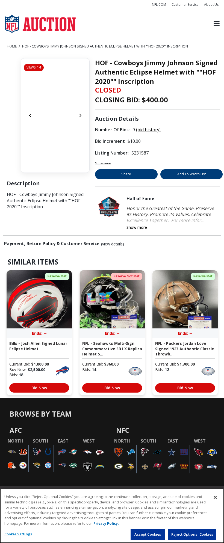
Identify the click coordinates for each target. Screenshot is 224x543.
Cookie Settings (18, 534)
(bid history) (148, 130)
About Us (211, 4)
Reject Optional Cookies (192, 534)
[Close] (215, 497)
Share (126, 174)
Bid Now (39, 387)
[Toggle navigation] (216, 24)
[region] (112, 516)
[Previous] (30, 115)
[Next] (80, 115)
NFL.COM (159, 4)
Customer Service (185, 4)
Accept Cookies (147, 534)
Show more (103, 163)
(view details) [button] (112, 244)
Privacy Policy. (106, 523)
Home (12, 46)
